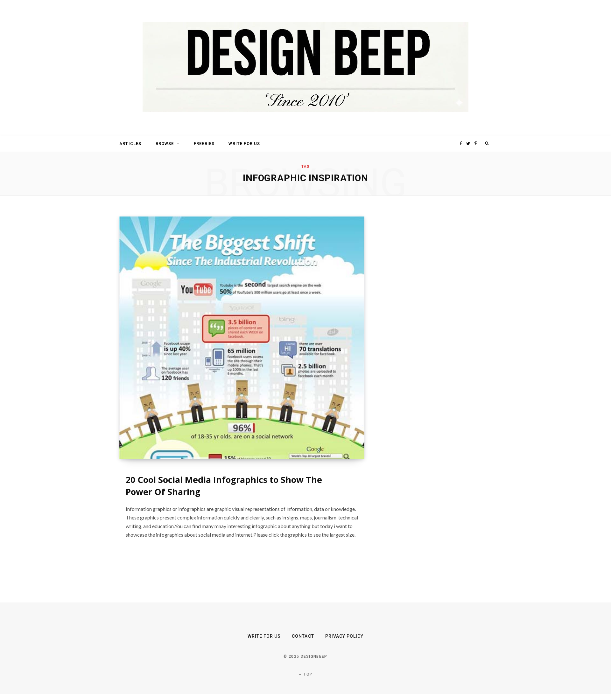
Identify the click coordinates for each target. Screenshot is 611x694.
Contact (303, 636)
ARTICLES (130, 143)
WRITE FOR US (244, 143)
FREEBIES (204, 143)
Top (307, 674)
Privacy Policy (344, 636)
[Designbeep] (305, 67)
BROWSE (165, 143)
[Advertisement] (431, 311)
